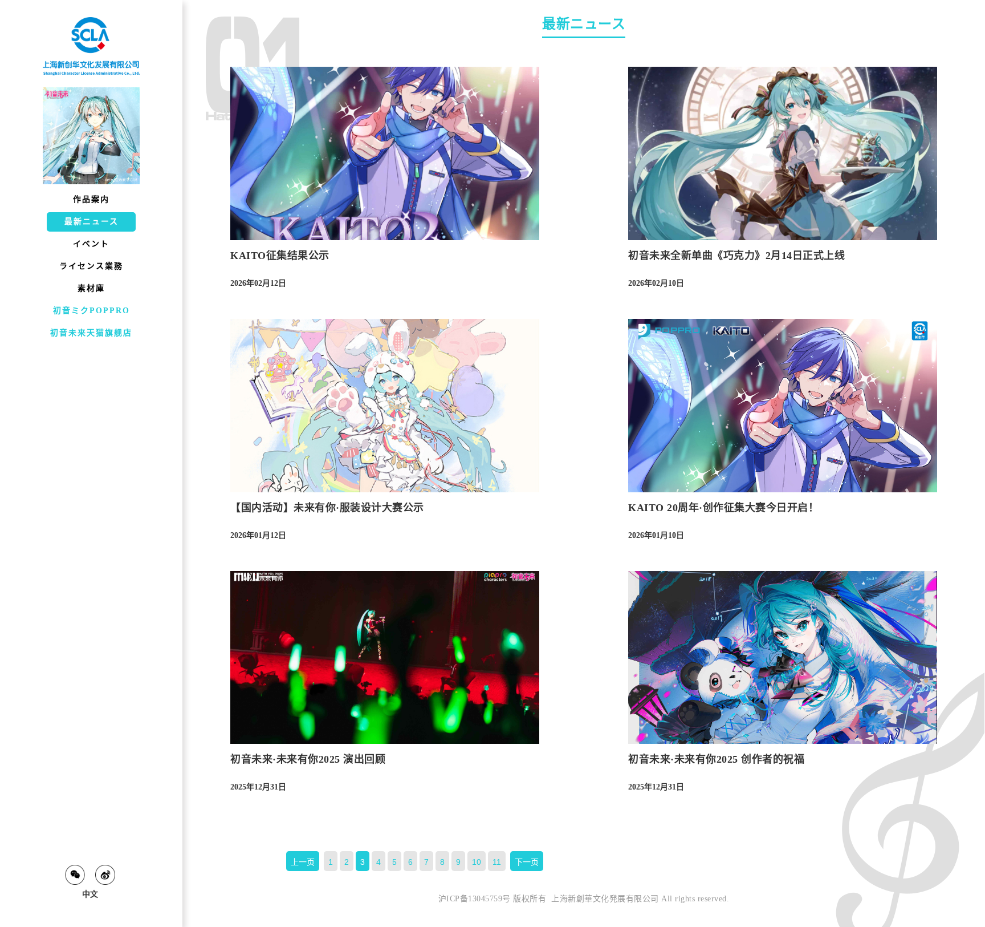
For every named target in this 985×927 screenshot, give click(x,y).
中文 (90, 894)
